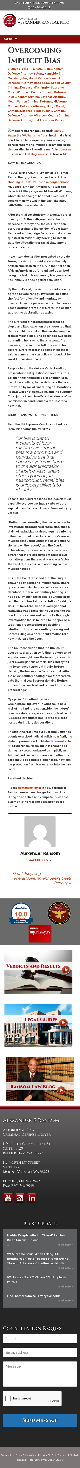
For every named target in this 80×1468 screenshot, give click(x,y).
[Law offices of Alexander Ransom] (36, 25)
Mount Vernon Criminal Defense (30, 101)
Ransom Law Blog (40, 1079)
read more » (65, 1244)
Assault (41, 68)
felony (38, 73)
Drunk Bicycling (24, 873)
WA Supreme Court (35, 135)
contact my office (30, 787)
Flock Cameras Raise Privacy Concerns (33, 1296)
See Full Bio (38, 860)
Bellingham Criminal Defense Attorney (38, 96)
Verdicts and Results (38, 972)
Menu (8, 39)
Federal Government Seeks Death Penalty (41, 880)
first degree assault (38, 154)
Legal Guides (38, 1025)
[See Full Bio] (50, 860)
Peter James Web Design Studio (46, 1459)
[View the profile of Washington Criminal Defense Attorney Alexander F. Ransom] (40, 933)
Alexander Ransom (53, 120)
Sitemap (62, 1455)
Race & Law (42, 82)
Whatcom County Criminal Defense (41, 92)
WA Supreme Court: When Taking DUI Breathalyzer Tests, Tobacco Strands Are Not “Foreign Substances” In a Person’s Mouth (38, 1259)
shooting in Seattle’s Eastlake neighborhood (39, 182)
